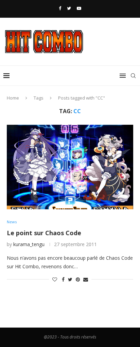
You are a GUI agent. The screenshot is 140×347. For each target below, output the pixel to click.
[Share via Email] (85, 279)
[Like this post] (54, 279)
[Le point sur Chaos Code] (70, 167)
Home (13, 98)
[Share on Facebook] (63, 279)
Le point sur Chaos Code (44, 233)
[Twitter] (69, 8)
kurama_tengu (29, 244)
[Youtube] (79, 8)
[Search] (133, 76)
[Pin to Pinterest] (78, 279)
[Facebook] (60, 8)
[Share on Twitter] (70, 279)
